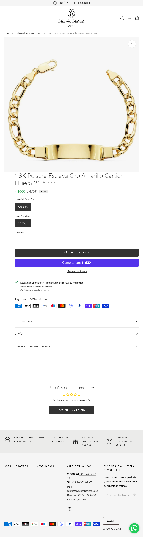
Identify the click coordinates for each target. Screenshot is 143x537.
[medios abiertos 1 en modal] (132, 44)
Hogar (7, 33)
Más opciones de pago (77, 271)
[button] (6, 18)
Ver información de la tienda (34, 290)
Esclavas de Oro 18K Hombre (28, 33)
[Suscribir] (134, 494)
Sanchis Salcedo (118, 529)
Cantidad (19, 232)
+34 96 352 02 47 (82, 482)
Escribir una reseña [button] (71, 410)
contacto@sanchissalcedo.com (83, 490)
